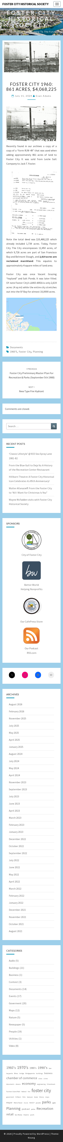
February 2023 (16, 824)
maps (47, 1097)
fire (29, 1092)
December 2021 (17, 909)
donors (18, 1084)
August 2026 (15, 704)
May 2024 (14, 768)
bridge (21, 1073)
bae (50, 1068)
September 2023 (18, 789)
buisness (48, 1073)
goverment (10, 1097)
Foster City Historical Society (25, 4)
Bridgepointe (30, 1073)
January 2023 (16, 831)
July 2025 (14, 725)
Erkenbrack (51, 1084)
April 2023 (14, 810)
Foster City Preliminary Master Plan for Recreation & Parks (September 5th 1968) (31, 373)
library (41, 1097)
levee (36, 1097)
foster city (25, 351)
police (33, 1109)
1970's (22, 1067)
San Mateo (18, 1115)
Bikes (16, 1073)
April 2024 (14, 775)
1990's (42, 1067)
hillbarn (18, 1097)
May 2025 (14, 732)
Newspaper (15, 1024)
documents (10, 1084)
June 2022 (14, 867)
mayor (9, 1102)
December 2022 (17, 839)
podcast (26, 1109)
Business (14, 974)
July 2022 (14, 860)
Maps (12, 1010)
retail (9, 1114)
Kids (24, 1097)
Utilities (13, 1038)
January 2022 (16, 902)
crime (46, 1079)
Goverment (15, 1003)
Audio (12, 960)
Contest (13, 982)
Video (12, 1045)
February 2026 (16, 711)
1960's (13, 351)
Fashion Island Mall (13, 1092)
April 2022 (14, 881)
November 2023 (17, 782)
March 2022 (15, 888)
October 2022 (16, 846)
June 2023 (14, 803)
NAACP (31, 1103)
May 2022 (14, 874)
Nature (13, 1017)
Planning (38, 351)
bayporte (9, 1073)
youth (32, 1115)
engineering (41, 1084)
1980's (33, 1068)
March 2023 (15, 817)
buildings (39, 1073)
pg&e (54, 1103)
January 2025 (16, 746)
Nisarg (31, 1137)
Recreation (45, 1108)
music (26, 1103)
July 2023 (14, 796)
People (13, 1031)
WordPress (43, 1133)
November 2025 (17, 718)
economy (29, 1083)
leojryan (30, 1097)
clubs (40, 1079)
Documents (16, 347)
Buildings (14, 967)
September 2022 (18, 853)
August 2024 (15, 753)
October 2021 (16, 924)
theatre (26, 1115)
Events (12, 996)
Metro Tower (18, 1103)
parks (46, 1102)
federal (23, 1092)
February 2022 (16, 895)
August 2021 (15, 931)
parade (38, 1103)
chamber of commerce (21, 1078)
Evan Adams (43, 95)
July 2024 (14, 761)
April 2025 (14, 739)
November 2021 (17, 917)
